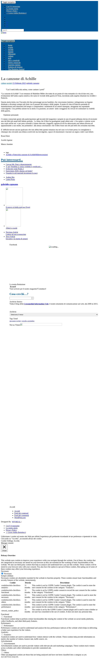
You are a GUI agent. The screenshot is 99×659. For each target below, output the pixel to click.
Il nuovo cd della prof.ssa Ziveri (18, 207)
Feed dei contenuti (21, 513)
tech (9, 58)
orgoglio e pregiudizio (28, 321)
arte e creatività (14, 60)
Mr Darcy (18, 321)
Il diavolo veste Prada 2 (15, 169)
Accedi (17, 511)
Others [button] (3, 650)
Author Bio (10, 177)
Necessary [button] (5, 571)
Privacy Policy (12, 11)
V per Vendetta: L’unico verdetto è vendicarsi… (24, 167)
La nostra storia (12, 9)
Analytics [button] (4, 632)
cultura (10, 56)
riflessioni (11, 54)
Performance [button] (6, 623)
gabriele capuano (32, 83)
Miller (37, 155)
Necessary (8, 574)
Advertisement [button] (6, 641)
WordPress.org (20, 518)
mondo (10, 52)
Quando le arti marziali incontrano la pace (22, 173)
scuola (10, 47)
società (10, 50)
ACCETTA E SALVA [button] (9, 657)
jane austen (13, 321)
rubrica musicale (14, 63)
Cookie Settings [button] (7, 541)
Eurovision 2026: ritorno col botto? (19, 171)
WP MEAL (16, 522)
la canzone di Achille (27, 155)
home (10, 45)
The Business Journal (16, 69)
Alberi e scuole (11, 228)
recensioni (44, 155)
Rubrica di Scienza (15, 67)
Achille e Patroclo (12, 155)
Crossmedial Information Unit (36, 304)
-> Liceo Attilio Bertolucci (16, 13)
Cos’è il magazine (13, 6)
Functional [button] (5, 614)
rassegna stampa (14, 65)
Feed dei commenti (21, 515)
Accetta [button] (16, 541)
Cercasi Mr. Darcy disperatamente (19, 164)
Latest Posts (10, 179)
